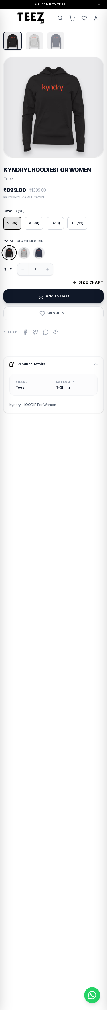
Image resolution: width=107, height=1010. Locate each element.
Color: (9, 241)
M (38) (33, 223)
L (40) (55, 223)
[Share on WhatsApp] (46, 332)
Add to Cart (57, 296)
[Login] (96, 18)
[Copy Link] (56, 331)
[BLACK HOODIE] (9, 252)
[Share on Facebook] (25, 332)
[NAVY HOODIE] (39, 252)
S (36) (12, 223)
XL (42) (77, 223)
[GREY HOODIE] (24, 252)
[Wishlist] (84, 18)
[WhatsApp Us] (92, 995)
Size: (7, 211)
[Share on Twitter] (35, 332)
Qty (8, 269)
